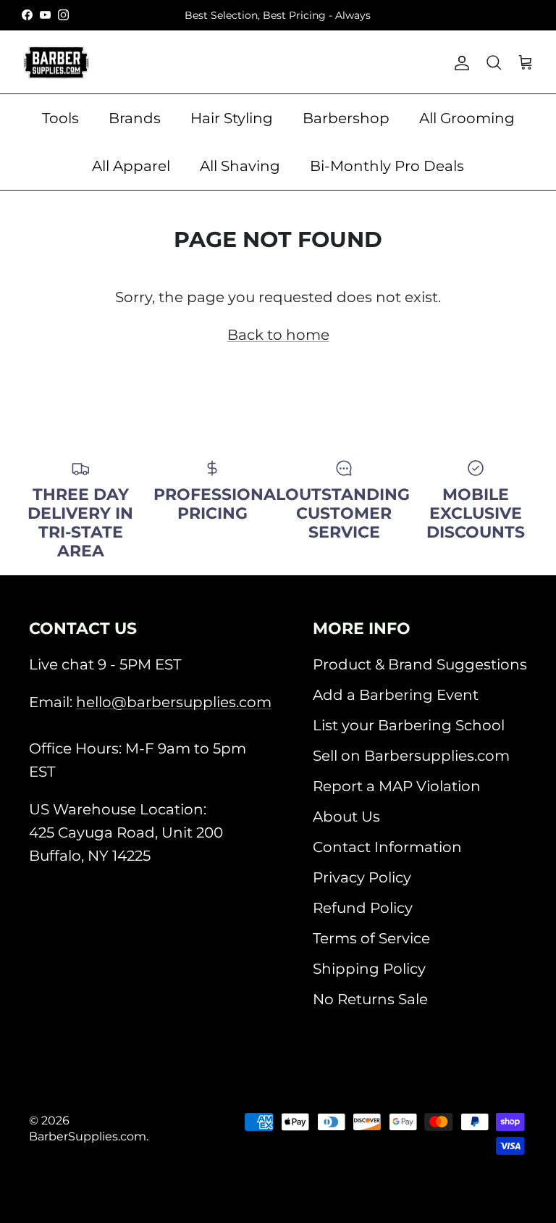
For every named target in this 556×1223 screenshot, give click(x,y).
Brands (135, 118)
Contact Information (387, 847)
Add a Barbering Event (396, 695)
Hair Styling (231, 118)
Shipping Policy (369, 968)
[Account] (459, 62)
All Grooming (467, 118)
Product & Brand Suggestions (420, 664)
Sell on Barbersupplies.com (411, 755)
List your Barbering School (409, 725)
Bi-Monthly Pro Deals (387, 166)
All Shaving (240, 166)
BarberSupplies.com (87, 1136)
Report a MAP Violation (397, 786)
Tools (60, 118)
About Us (346, 816)
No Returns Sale (370, 999)
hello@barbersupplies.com (173, 702)
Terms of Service (371, 938)
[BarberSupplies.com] (56, 62)
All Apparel (131, 166)
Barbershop (346, 118)
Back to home (278, 334)
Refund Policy (363, 908)
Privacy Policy (362, 877)
